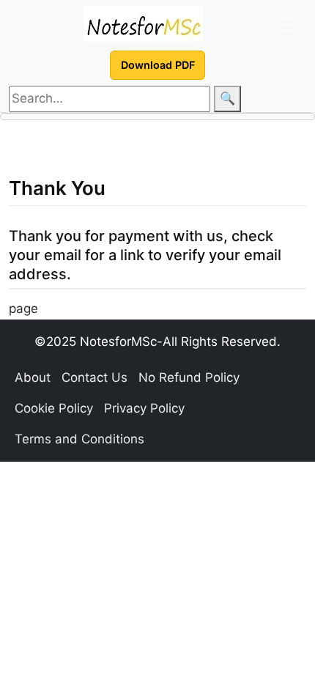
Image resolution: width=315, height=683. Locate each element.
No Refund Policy (189, 377)
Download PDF (158, 65)
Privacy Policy (144, 408)
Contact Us (94, 377)
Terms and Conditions (79, 439)
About (33, 377)
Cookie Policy (54, 408)
